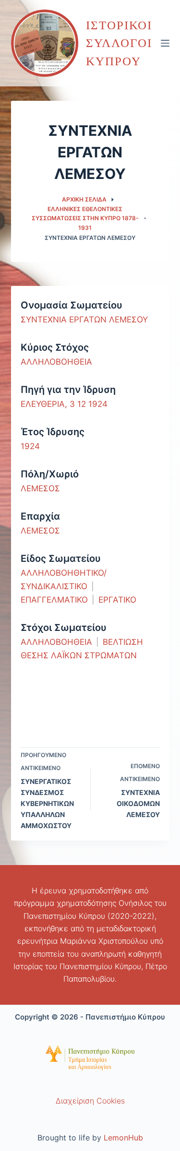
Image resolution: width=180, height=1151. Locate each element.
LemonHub (123, 1137)
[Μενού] (165, 43)
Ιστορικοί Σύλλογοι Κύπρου (119, 43)
